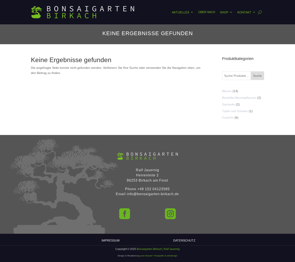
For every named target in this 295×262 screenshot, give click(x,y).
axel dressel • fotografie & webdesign (159, 255)
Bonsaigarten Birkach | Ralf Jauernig (158, 249)
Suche (257, 75)
